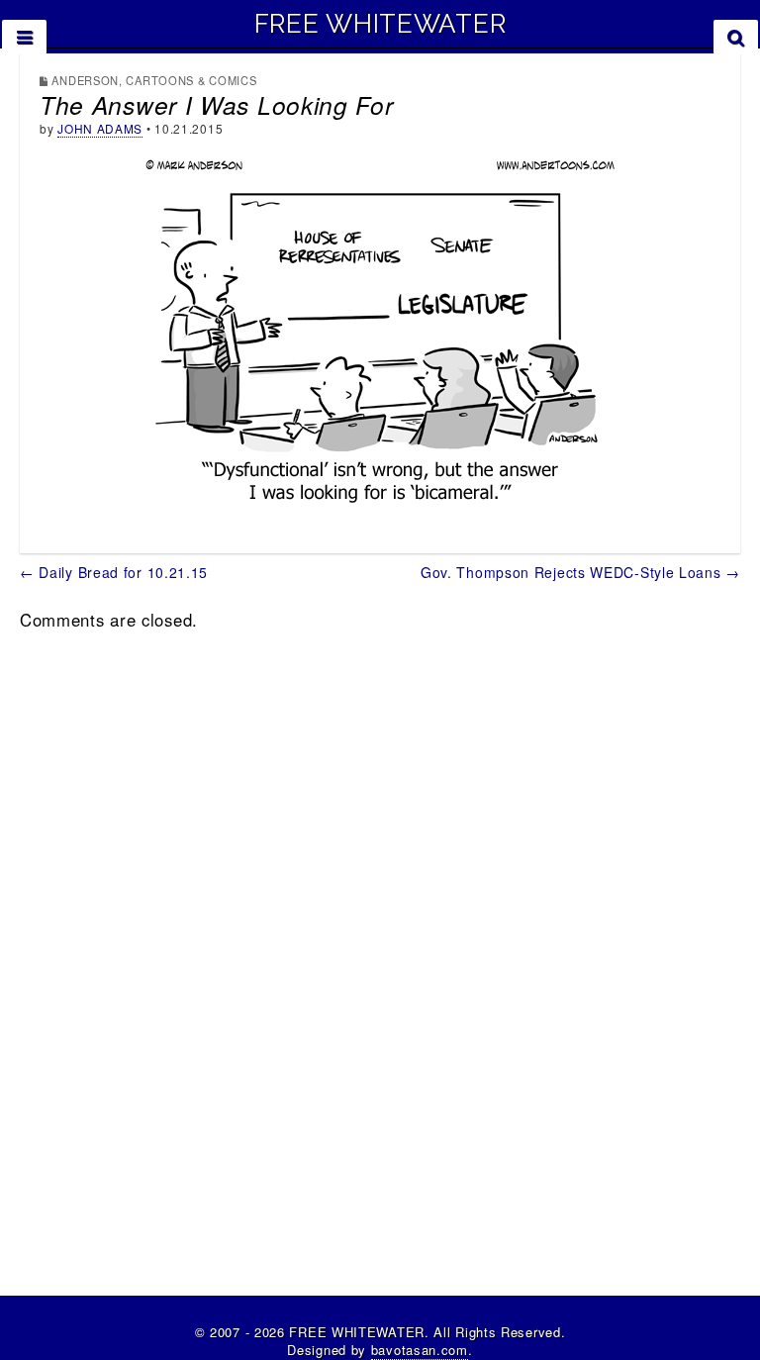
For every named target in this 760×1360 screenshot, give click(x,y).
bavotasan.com (419, 1349)
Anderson (85, 80)
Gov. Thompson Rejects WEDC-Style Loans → (580, 572)
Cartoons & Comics (191, 80)
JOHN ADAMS (99, 128)
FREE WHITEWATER (380, 24)
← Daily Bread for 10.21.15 (114, 572)
